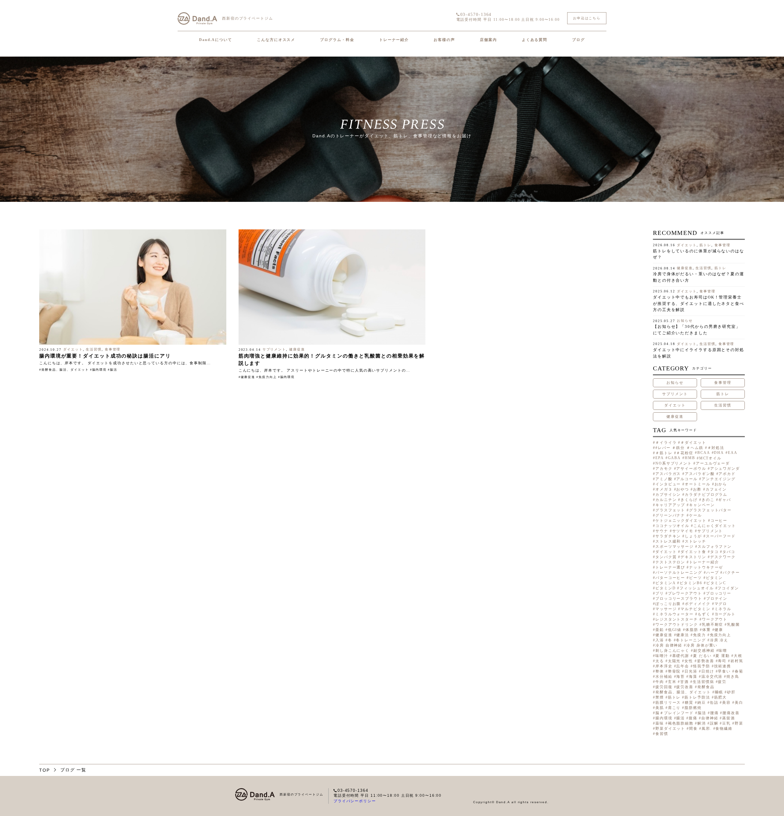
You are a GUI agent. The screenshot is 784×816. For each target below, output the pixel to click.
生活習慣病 (703, 682)
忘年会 (682, 666)
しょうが (693, 536)
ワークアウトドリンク (676, 624)
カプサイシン (668, 494)
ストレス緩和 (668, 541)
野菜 (739, 723)
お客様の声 (444, 40)
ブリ (659, 593)
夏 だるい (702, 656)
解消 (701, 723)
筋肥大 (720, 697)
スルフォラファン (715, 546)
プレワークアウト (685, 593)
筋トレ (705, 245)
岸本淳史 (664, 666)
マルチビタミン (695, 609)
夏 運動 (722, 656)
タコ (714, 552)
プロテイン (716, 598)
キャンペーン (701, 505)
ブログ (578, 40)
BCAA (703, 453)
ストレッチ (695, 541)
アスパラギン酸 (699, 474)
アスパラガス (668, 474)
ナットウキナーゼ (706, 567)
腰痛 (714, 713)
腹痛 (693, 718)
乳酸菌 (733, 624)
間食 (693, 728)
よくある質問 (534, 40)
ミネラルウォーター (674, 614)
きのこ (708, 500)
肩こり (674, 708)
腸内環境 (99, 369)
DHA (719, 453)
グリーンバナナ (670, 515)
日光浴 (690, 671)
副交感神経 (703, 650)
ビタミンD (665, 588)
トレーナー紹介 (394, 40)
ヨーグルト (725, 614)
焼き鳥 (732, 676)
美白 (739, 702)
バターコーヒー (670, 578)
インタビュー (668, 484)
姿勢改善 (705, 661)
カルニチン (666, 500)
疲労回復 (664, 687)
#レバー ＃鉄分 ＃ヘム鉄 (679, 448)
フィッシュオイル (697, 588)
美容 (726, 702)
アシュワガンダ (725, 468)
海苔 (680, 676)
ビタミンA (665, 583)
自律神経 (709, 718)
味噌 (722, 650)
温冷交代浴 (711, 676)
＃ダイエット (693, 442)
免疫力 (699, 635)
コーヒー (719, 520)
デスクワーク (723, 557)
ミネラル (723, 609)
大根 (738, 656)
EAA (732, 453)
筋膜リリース (668, 702)
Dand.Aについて (215, 40)
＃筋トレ (664, 453)
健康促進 (297, 349)
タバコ (728, 552)
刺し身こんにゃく (672, 650)
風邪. (707, 728)
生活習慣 (94, 349)
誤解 (714, 723)
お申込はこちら (587, 18)
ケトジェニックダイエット (681, 520)
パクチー (731, 572)
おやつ (682, 489)
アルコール (687, 479)
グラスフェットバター (710, 510)
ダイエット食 (693, 552)
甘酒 (684, 682)
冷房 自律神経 (668, 645)
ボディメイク (697, 604)
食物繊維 (724, 728)
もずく (704, 614)
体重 (706, 630)
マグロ (720, 604)
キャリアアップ (670, 505)
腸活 (113, 369)
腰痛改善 (731, 713)
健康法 (682, 635)
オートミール (697, 484)
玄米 (672, 682)
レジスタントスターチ (676, 619)
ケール (695, 515)
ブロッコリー (718, 593)
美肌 (659, 708)
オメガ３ (664, 489)
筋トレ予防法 (697, 697)
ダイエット (73, 349)
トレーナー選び (670, 567)
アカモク (664, 468)
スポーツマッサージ (674, 546)
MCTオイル (710, 458)
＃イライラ (666, 442)
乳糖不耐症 (712, 624)
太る (659, 661)
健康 (718, 630)
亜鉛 (659, 630)
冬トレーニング (691, 640)
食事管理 (113, 349)
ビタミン (714, 578)
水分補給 (664, 676)
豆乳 (726, 723)
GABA (674, 458)
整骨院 (674, 671)
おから (720, 484)
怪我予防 (701, 666)
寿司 (722, 661)
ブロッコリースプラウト (678, 598)
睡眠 (719, 692)
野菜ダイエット (670, 728)
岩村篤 (736, 661)
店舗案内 (488, 40)
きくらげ (689, 500)
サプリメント (274, 349)
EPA (659, 458)
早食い (724, 671)
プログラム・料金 (337, 40)
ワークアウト (714, 619)
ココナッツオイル (672, 526)
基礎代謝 (680, 656)
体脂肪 (691, 630)
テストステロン (670, 562)
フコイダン (728, 588)
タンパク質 (666, 557)
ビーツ (695, 578)
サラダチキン (668, 536)
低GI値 (675, 630)
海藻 (693, 676)
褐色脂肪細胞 (680, 723)
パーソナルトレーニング (678, 572)
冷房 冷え (719, 640)
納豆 (701, 702)
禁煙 (659, 697)
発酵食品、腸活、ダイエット (65, 369)
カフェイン (716, 489)
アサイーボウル (691, 468)
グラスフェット (670, 510)
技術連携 (722, 666)
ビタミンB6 (691, 583)
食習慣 (661, 734)
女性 (688, 661)
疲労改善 (684, 687)
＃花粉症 (684, 453)
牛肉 (659, 682)
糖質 (689, 702)
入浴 (659, 640)
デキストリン (693, 557)
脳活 (702, 713)
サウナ (661, 531)
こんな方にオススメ (276, 40)
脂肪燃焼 (693, 708)
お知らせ (685, 320)
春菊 (739, 671)
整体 (659, 671)
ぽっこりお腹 (668, 604)
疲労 (722, 682)
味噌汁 (661, 656)
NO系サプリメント (673, 463)
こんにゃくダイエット (714, 526)
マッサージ (666, 609)
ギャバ (724, 500)
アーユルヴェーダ (713, 463)
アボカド (727, 474)
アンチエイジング (719, 479)
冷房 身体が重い (702, 645)
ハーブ (712, 572)
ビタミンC (716, 583)
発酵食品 (705, 687)
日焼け (707, 671)
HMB (690, 458)
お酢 (697, 489)
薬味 (659, 723)
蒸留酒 (728, 718)
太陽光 (674, 661)
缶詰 (714, 702)
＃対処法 (716, 448)
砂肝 (731, 692)
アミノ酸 (664, 479)
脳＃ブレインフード (674, 713)
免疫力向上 (267, 377)
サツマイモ (682, 531)
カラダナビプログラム (706, 494)
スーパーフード (721, 536)
